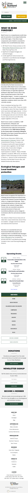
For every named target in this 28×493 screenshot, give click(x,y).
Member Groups (14, 438)
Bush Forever (14, 302)
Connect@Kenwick (17, 283)
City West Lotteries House (16, 263)
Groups (14, 317)
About (14, 415)
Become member (14, 404)
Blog (13, 332)
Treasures (14, 314)
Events (14, 321)
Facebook (14, 464)
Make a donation (21, 16)
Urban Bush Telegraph (14, 450)
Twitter (14, 466)
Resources (14, 328)
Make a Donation (14, 427)
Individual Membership (14, 431)
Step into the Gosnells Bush (16, 281)
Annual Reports (14, 452)
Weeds (14, 325)
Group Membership (14, 429)
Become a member (6, 16)
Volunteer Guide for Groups (14, 306)
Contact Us (14, 461)
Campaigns (14, 310)
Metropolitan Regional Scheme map (13, 48)
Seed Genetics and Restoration (16, 271)
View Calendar (14, 289)
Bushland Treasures (14, 441)
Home (13, 299)
